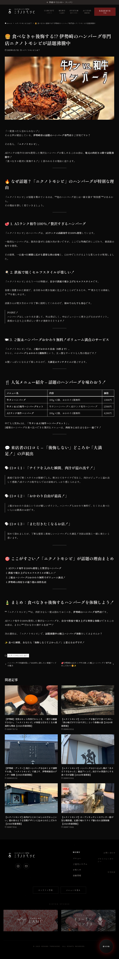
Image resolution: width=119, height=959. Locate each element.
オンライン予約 (45, 890)
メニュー (77, 858)
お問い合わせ (109, 852)
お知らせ (77, 869)
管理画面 (112, 872)
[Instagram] (18, 866)
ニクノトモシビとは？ (31, 50)
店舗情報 (77, 875)
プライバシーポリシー (106, 860)
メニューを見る (73, 890)
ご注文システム (80, 864)
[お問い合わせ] (26, 866)
